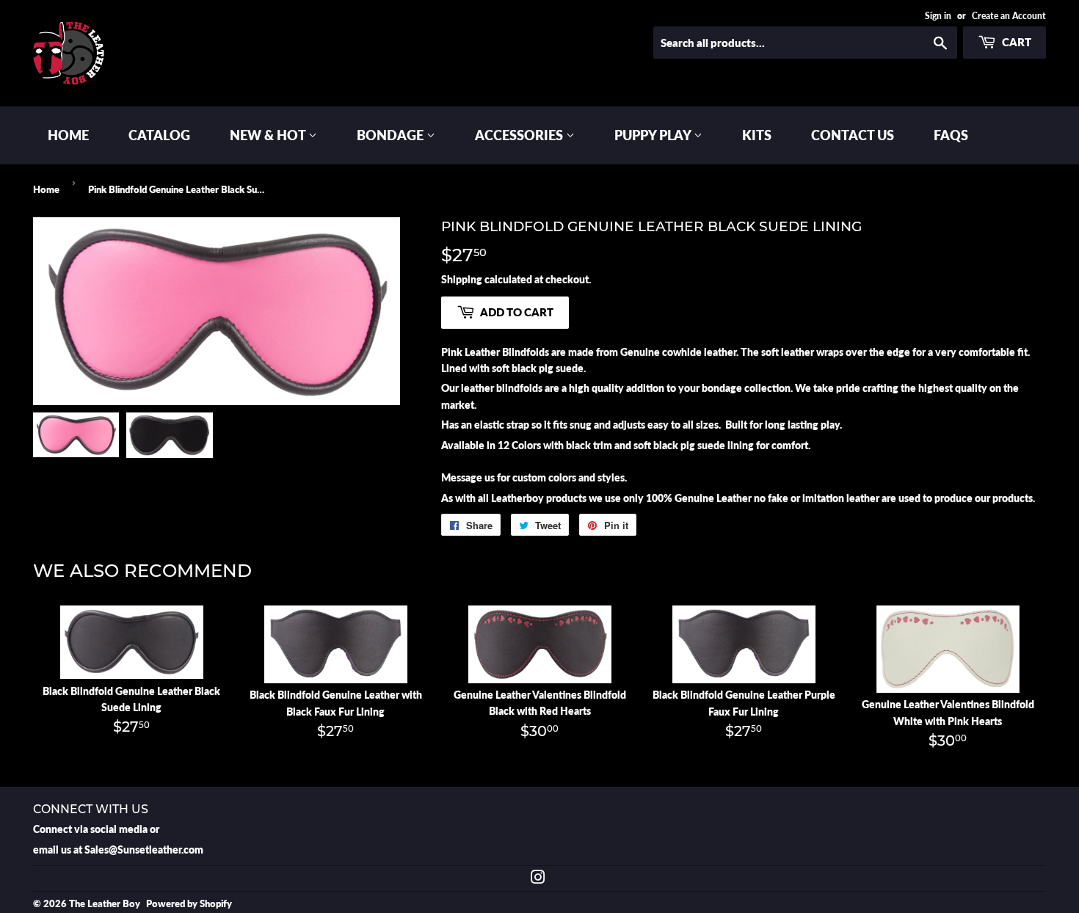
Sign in (938, 15)
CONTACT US (852, 135)
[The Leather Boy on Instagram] (538, 879)
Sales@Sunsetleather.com (143, 849)
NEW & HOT (269, 135)
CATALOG (159, 135)
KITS (756, 135)
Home (46, 189)
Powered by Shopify (189, 903)
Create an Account (1009, 15)
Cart (1015, 41)
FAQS (951, 135)
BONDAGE (391, 135)
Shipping (461, 279)
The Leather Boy (104, 903)
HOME (68, 135)
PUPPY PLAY (654, 135)
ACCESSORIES (520, 135)
